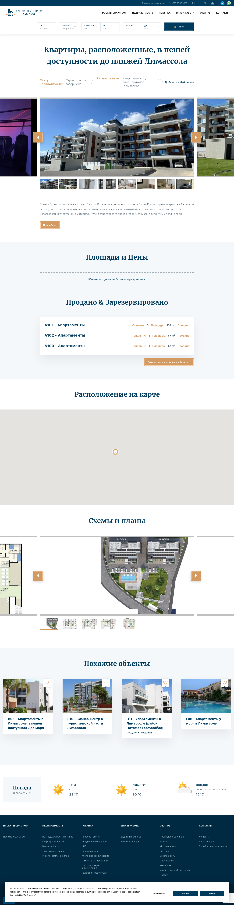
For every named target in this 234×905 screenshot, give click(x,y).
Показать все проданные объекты (168, 362)
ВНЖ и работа (185, 12)
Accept (212, 893)
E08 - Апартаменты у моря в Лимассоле (203, 721)
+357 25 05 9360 (179, 3)
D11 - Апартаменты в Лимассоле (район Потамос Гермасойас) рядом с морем (145, 725)
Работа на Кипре (130, 841)
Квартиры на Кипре (53, 841)
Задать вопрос (207, 841)
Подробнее (49, 225)
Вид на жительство (131, 836)
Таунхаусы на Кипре (53, 851)
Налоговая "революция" (94, 872)
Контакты (222, 12)
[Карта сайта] (213, 3)
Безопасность (167, 856)
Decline (185, 893)
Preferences (159, 893)
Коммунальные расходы (95, 860)
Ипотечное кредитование (95, 856)
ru (193, 3)
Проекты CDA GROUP (113, 12)
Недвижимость (142, 12)
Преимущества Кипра (172, 836)
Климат (164, 841)
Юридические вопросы (94, 841)
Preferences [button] (29, 895)
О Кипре (205, 12)
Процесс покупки (91, 836)
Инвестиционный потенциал (175, 870)
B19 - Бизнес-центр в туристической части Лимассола (85, 723)
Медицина (165, 865)
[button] (38, 137)
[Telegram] (222, 3)
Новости (164, 875)
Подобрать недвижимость (213, 846)
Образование (167, 860)
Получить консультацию (153, 3)
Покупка (164, 12)
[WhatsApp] (229, 3)
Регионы (164, 851)
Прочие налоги (90, 851)
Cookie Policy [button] (96, 892)
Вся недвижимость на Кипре (57, 836)
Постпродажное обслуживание (90, 866)
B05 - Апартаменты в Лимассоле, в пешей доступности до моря (26, 723)
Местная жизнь (168, 846)
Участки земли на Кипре (55, 856)
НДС (84, 846)
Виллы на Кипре (51, 846)
